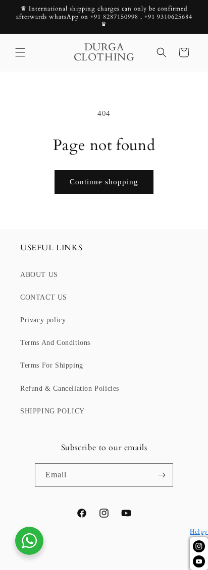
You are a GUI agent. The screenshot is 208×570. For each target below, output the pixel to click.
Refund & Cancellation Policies (69, 388)
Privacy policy (43, 320)
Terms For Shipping (51, 365)
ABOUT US (39, 274)
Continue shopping (104, 182)
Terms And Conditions (55, 342)
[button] (20, 52)
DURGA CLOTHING (115, 562)
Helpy (199, 531)
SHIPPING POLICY (52, 411)
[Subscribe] (161, 475)
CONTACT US (43, 297)
